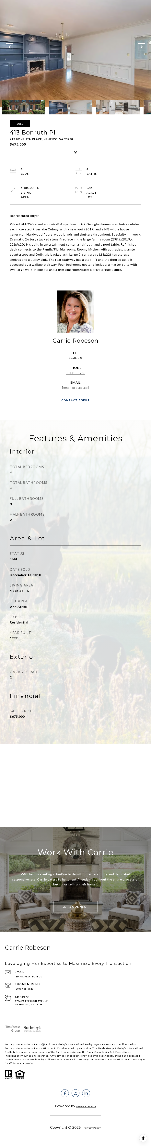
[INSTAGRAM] (75, 1093)
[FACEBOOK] (65, 1093)
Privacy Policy (92, 1128)
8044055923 (75, 373)
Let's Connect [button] (75, 906)
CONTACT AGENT (75, 400)
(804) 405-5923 (24, 988)
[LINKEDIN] (86, 1093)
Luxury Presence (86, 1106)
